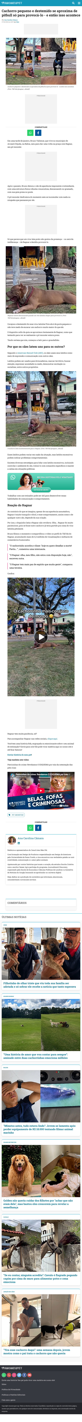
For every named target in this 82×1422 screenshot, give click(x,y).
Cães (17, 22)
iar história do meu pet (21, 754)
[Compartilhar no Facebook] (38, 133)
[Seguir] (14, 1375)
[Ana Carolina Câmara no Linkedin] (19, 843)
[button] (73, 3)
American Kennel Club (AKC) (30, 353)
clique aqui (52, 738)
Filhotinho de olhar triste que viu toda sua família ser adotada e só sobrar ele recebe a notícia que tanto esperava (39, 985)
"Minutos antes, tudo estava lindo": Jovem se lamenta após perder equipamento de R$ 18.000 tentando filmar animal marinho (39, 1129)
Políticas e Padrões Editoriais (13, 1395)
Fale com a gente (8, 1400)
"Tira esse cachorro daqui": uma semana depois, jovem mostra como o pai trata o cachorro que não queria (36, 1351)
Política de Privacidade (11, 1389)
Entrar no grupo (41, 490)
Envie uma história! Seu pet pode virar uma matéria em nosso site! (28, 1380)
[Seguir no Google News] (9, 1375)
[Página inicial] (35, 3)
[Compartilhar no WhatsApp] (30, 133)
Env (9, 754)
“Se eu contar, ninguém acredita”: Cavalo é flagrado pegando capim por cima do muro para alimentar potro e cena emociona (40, 1278)
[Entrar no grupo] (4, 1375)
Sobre (4, 1384)
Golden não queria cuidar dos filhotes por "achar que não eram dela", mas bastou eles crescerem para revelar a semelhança (38, 1204)
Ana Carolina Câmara (11, 20)
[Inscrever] (29, 1375)
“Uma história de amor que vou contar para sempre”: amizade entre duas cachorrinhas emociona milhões (35, 1056)
